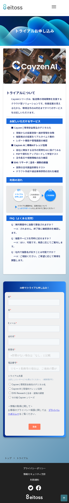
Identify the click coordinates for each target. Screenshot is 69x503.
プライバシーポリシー (34, 468)
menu (54, 7)
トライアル (22, 458)
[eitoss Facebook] (38, 487)
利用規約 (34, 479)
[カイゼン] (14, 6)
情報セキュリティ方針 (34, 474)
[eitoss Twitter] (30, 487)
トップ (8, 458)
